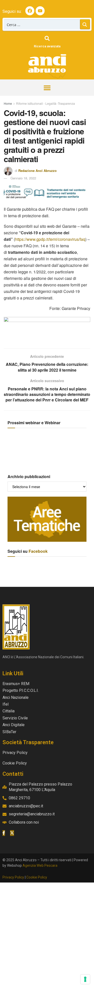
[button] (47, 87)
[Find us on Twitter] (12, 833)
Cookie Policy (36, 877)
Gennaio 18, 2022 (23, 178)
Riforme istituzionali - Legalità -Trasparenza (45, 103)
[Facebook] (29, 10)
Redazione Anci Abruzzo (37, 170)
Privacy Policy (13, 877)
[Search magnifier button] (85, 24)
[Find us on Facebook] (4, 833)
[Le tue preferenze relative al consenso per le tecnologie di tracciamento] (85, 979)
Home (8, 103)
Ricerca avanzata (47, 46)
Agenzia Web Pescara (40, 865)
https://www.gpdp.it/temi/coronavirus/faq (50, 239)
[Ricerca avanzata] (47, 38)
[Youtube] (40, 10)
